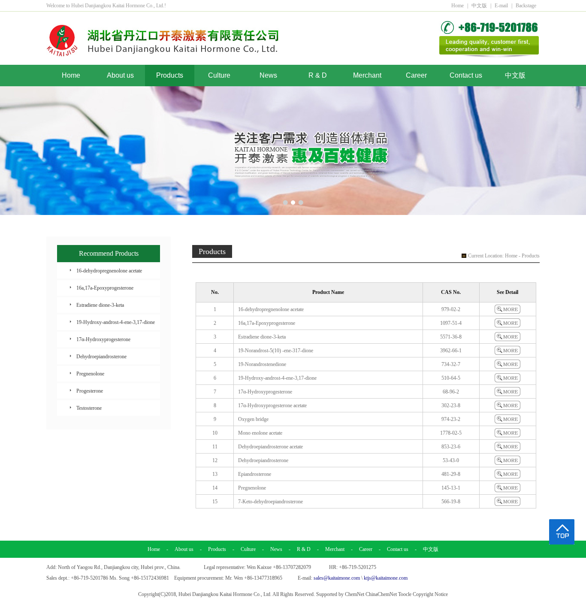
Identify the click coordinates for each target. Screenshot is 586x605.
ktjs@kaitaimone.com (386, 578)
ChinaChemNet (381, 594)
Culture (219, 75)
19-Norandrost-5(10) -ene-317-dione (275, 351)
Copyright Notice (430, 594)
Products (169, 75)
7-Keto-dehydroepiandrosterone (270, 502)
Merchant (367, 75)
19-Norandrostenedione (262, 364)
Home (457, 6)
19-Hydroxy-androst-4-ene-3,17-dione (115, 322)
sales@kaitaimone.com (337, 578)
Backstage (526, 6)
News (268, 75)
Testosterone (89, 408)
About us (120, 75)
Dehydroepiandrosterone (101, 357)
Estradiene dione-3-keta (100, 305)
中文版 (479, 6)
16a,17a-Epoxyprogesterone (104, 288)
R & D (317, 75)
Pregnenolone (90, 374)
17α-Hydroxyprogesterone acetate (272, 405)
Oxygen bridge (253, 419)
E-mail (501, 6)
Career (416, 75)
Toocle (404, 594)
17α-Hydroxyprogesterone (103, 339)
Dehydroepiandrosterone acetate (270, 447)
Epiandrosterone (254, 474)
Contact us (466, 75)
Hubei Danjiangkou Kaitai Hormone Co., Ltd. (225, 594)
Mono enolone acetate (260, 433)
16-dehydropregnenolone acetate (109, 271)
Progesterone (89, 391)
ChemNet (354, 594)
